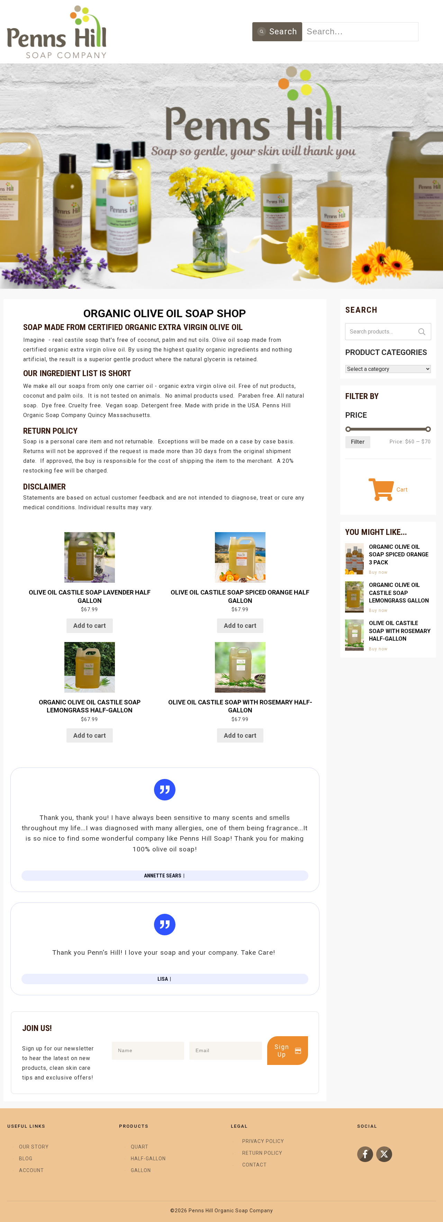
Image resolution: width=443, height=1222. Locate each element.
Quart (139, 1147)
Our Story (34, 1147)
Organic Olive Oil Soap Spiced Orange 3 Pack (398, 555)
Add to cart (89, 625)
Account (31, 1170)
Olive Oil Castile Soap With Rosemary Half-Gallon (400, 631)
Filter (358, 442)
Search (421, 331)
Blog (26, 1158)
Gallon (141, 1170)
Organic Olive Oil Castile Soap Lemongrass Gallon (399, 593)
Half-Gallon (148, 1158)
